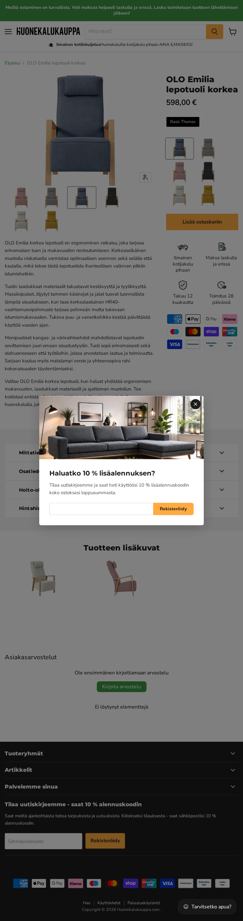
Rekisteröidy (173, 508)
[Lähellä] (195, 404)
